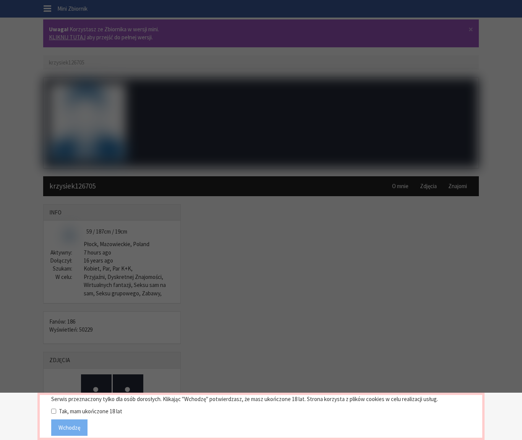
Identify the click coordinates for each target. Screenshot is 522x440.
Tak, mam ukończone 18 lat (90, 411)
